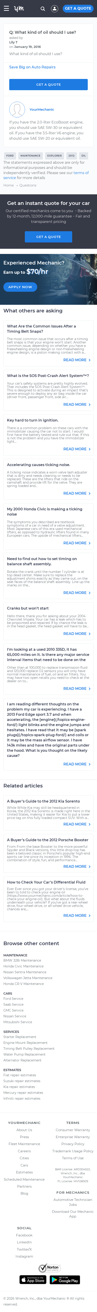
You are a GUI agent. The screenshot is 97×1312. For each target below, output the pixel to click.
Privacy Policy (72, 1144)
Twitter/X (24, 1249)
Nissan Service (14, 1016)
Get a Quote (48, 85)
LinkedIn (24, 1242)
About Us (24, 1130)
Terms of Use (73, 1158)
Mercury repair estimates (23, 1093)
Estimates (24, 1172)
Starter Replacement (19, 1037)
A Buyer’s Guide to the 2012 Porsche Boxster (47, 840)
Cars (24, 1165)
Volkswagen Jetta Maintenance (27, 978)
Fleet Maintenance (24, 1144)
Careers (24, 1151)
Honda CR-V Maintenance (23, 984)
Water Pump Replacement (24, 1054)
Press (24, 1137)
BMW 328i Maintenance (22, 960)
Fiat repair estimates (19, 1075)
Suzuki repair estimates (21, 1081)
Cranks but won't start (28, 608)
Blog (24, 1193)
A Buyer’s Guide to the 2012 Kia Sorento (43, 801)
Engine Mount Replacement (25, 1043)
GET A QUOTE (78, 8)
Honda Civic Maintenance (23, 966)
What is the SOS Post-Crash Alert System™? (48, 376)
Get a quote (48, 237)
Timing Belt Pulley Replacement (29, 1049)
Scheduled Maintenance (24, 1179)
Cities (24, 1158)
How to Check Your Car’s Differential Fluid (46, 882)
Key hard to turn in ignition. (32, 420)
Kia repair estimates (19, 1087)
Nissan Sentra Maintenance (24, 972)
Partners (24, 1186)
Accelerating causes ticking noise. (38, 465)
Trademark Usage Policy (72, 1151)
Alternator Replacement (22, 1060)
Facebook (24, 1235)
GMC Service (13, 1010)
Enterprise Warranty (73, 1137)
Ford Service (13, 999)
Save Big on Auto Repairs (32, 67)
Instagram (24, 1256)
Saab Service (13, 1005)
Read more (75, 360)
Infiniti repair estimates (21, 1099)
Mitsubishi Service (17, 1022)
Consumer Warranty (73, 1130)
